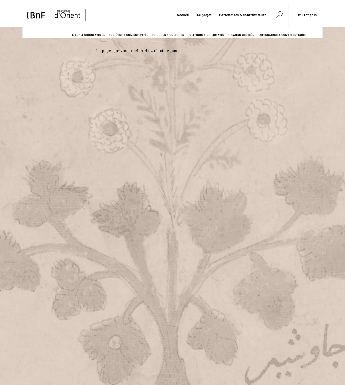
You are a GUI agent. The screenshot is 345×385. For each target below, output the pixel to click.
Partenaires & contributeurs (242, 15)
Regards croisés (240, 35)
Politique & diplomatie (206, 35)
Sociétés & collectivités (129, 35)
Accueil (183, 15)
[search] (279, 15)
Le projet (204, 15)
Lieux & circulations (88, 35)
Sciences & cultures (168, 35)
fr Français (307, 15)
